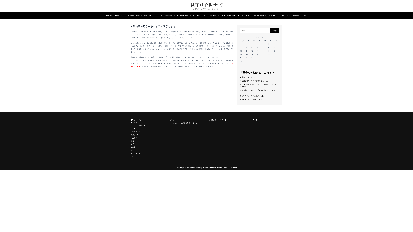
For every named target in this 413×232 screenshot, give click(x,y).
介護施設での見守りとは (115, 15)
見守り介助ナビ (206, 5)
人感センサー (135, 135)
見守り (133, 150)
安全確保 (134, 138)
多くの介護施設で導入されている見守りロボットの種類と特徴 (183, 15)
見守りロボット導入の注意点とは (265, 15)
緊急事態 (134, 147)
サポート (134, 128)
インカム (134, 122)
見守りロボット (136, 153)
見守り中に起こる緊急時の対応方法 (294, 15)
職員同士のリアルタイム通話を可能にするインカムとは (229, 15)
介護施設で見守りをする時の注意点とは (142, 15)
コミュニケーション (138, 125)
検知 (132, 141)
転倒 (132, 156)
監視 (132, 144)
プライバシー (135, 132)
